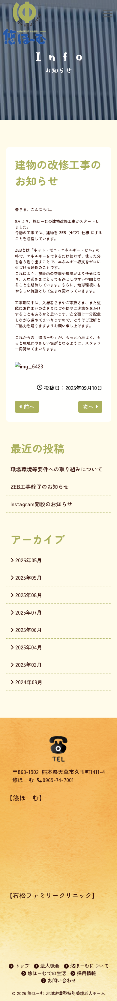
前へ (29, 406)
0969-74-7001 (58, 780)
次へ (88, 406)
